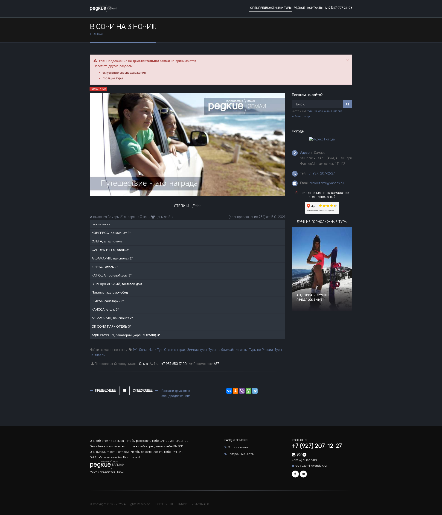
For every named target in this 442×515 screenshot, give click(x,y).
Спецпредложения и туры (270, 7)
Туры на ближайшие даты (228, 350)
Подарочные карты (240, 454)
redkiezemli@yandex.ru (327, 183)
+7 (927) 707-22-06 (339, 7)
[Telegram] (255, 391)
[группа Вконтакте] (303, 474)
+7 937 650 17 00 (174, 364)
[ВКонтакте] (229, 391)
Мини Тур (155, 350)
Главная (96, 34)
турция (312, 111)
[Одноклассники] (235, 391)
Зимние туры (197, 350)
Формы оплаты (237, 447)
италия (337, 111)
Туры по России (261, 350)
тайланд (297, 116)
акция (328, 111)
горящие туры (113, 78)
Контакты (315, 7)
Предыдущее (105, 391)
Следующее (143, 391)
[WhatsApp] (248, 391)
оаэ (320, 111)
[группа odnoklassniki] (295, 474)
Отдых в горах (175, 350)
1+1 (135, 350)
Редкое (299, 7)
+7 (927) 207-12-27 (321, 173)
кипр (306, 116)
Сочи (143, 350)
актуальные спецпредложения (124, 72)
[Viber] (242, 391)
